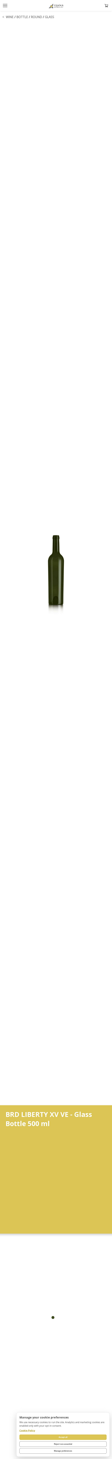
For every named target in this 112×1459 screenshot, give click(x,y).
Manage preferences (63, 1451)
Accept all (63, 1437)
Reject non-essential (63, 1444)
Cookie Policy (27, 1430)
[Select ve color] (53, 1317)
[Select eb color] (58, 1317)
